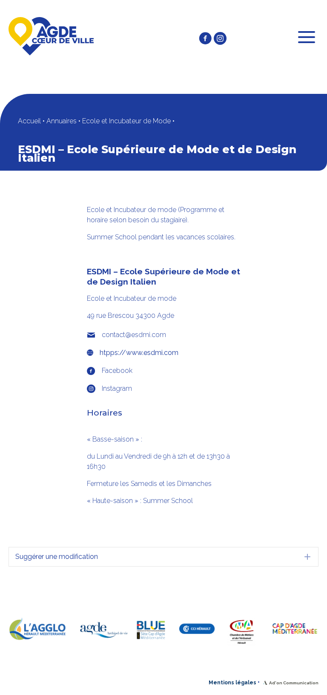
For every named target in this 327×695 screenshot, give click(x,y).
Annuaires (61, 121)
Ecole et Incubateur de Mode (126, 121)
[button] (205, 38)
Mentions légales (232, 683)
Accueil (29, 121)
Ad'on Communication (293, 682)
